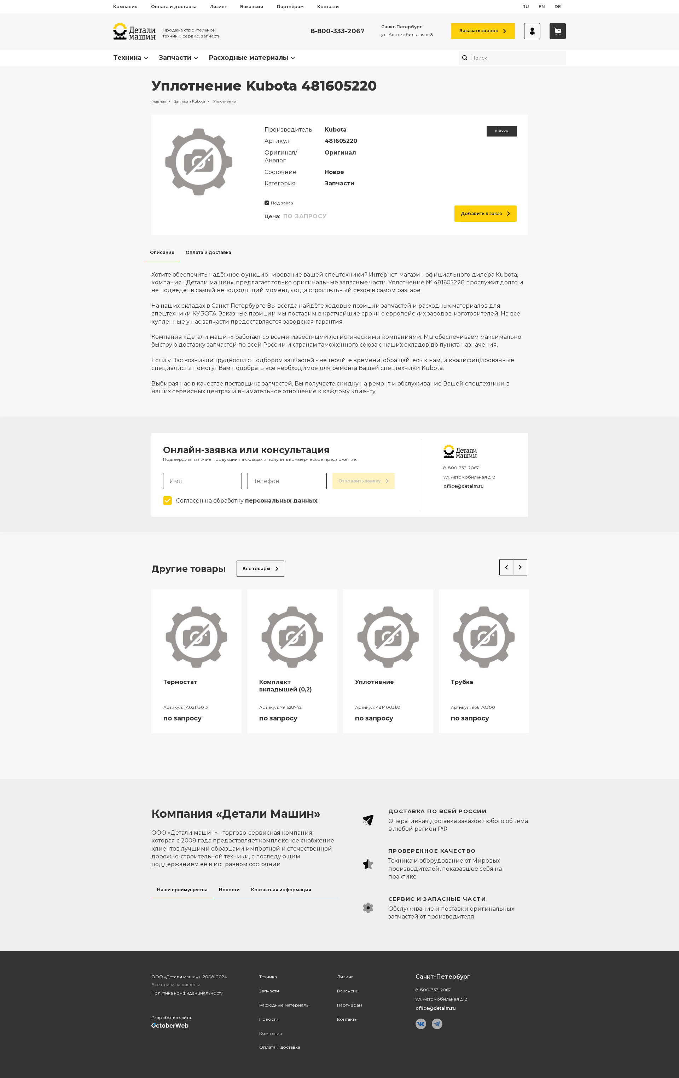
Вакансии (251, 6)
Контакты (328, 6)
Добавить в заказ (481, 213)
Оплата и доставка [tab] (208, 252)
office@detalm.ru (463, 486)
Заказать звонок (479, 30)
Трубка (462, 682)
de (558, 6)
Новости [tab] (229, 889)
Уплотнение (374, 682)
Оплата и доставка (174, 6)
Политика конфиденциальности (187, 993)
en (542, 6)
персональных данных (281, 500)
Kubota (501, 131)
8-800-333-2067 (338, 31)
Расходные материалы (248, 58)
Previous (506, 567)
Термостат (180, 682)
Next (520, 567)
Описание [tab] (162, 252)
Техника (127, 58)
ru (525, 6)
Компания (125, 6)
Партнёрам (290, 6)
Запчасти (175, 58)
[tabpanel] (339, 328)
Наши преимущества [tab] (182, 889)
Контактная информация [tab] (281, 889)
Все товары (256, 568)
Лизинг (218, 6)
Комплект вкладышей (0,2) (285, 686)
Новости (268, 1019)
